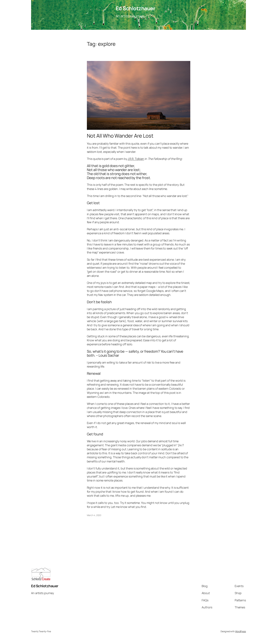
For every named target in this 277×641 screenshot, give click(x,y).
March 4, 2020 (94, 515)
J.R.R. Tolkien (136, 159)
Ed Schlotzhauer (135, 8)
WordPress (240, 631)
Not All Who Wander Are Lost (120, 136)
